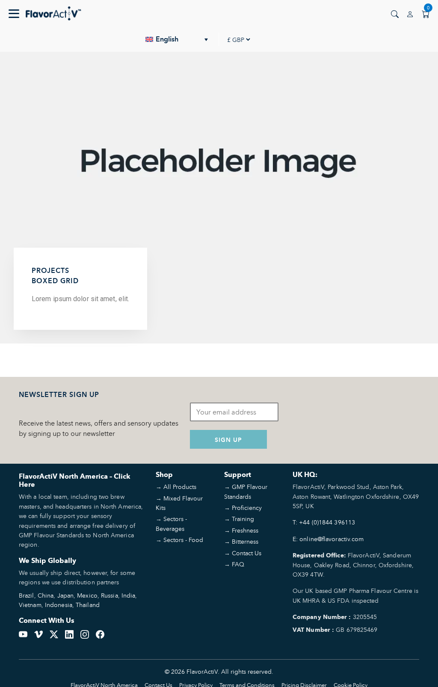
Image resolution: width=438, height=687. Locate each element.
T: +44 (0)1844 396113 (324, 522)
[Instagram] (84, 633)
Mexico (87, 595)
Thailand (88, 605)
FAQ (238, 564)
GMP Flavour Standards (245, 491)
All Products (179, 487)
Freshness (245, 530)
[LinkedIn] (69, 633)
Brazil (26, 595)
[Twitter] (54, 633)
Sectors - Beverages (171, 523)
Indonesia (58, 605)
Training (243, 519)
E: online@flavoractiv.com (328, 539)
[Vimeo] (38, 633)
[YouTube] (23, 633)
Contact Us (246, 553)
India (128, 595)
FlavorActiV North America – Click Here (74, 480)
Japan (65, 595)
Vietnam (30, 605)
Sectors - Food (183, 540)
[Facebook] (100, 633)
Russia (109, 595)
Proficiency (247, 507)
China (46, 595)
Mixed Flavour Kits (179, 502)
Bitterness (245, 541)
